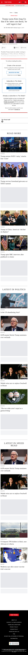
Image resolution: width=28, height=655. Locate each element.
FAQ (14, 633)
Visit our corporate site (19, 649)
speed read (14, 15)
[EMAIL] (2, 121)
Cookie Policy (14, 629)
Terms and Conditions (14, 624)
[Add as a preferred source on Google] (14, 643)
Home (11, 12)
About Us (14, 620)
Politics (16, 12)
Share (4, 47)
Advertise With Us (14, 631)
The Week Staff (9, 27)
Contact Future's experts (14, 622)
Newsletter (24, 47)
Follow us (17, 47)
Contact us (17, 109)
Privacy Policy (14, 627)
